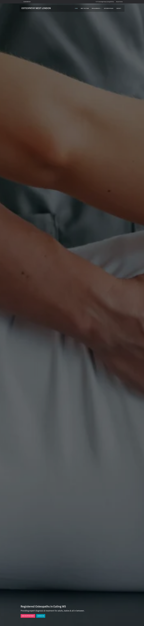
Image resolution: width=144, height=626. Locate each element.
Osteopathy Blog (108, 8)
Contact (118, 8)
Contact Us (40, 616)
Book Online (119, 1)
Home (76, 8)
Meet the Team (85, 8)
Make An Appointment (28, 616)
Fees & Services (96, 8)
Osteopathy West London (36, 8)
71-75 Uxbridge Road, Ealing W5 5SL (105, 1)
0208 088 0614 (27, 1)
